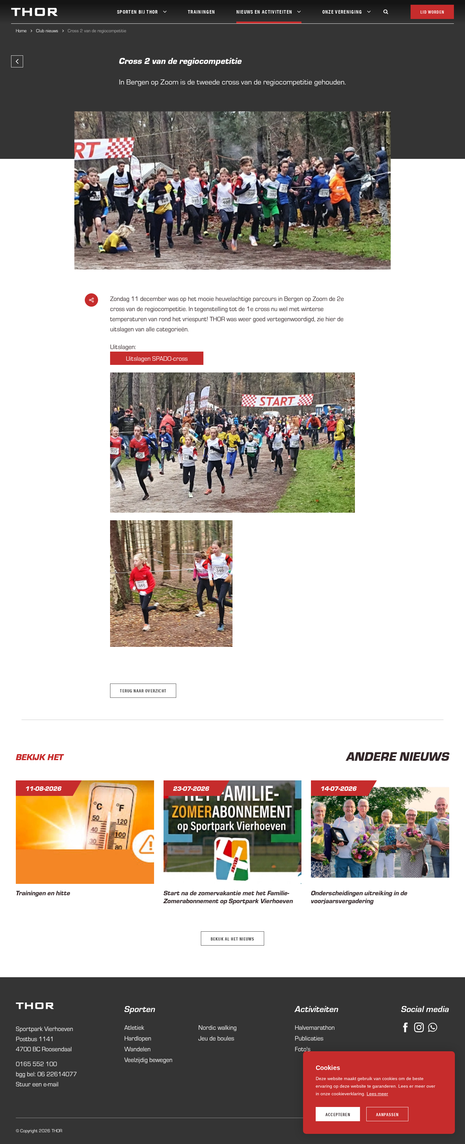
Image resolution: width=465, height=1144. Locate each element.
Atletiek (134, 1027)
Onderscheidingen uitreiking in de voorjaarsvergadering (359, 896)
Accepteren (338, 1114)
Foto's (302, 1048)
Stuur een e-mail (37, 1083)
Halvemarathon (315, 1027)
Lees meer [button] (377, 1093)
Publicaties (309, 1038)
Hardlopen (137, 1038)
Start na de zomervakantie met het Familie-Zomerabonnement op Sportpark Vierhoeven (228, 896)
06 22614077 (57, 1073)
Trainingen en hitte (43, 892)
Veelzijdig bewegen (148, 1059)
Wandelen (137, 1048)
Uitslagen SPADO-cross (157, 358)
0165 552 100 (36, 1063)
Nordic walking (217, 1027)
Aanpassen (387, 1114)
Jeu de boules (216, 1038)
